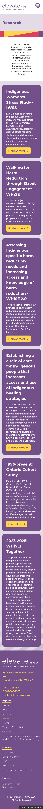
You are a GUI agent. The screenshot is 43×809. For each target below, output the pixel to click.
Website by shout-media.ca (31, 807)
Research (7, 718)
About (6, 709)
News (5, 722)
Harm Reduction (12, 752)
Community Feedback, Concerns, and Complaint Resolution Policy (21, 737)
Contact (7, 731)
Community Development (17, 769)
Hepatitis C (8, 765)
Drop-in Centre (11, 756)
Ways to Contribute (13, 727)
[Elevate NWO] (14, 7)
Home (5, 705)
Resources (8, 714)
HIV (4, 761)
